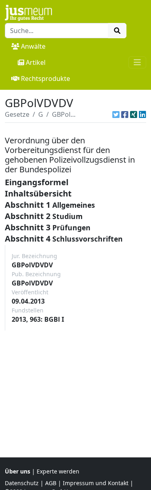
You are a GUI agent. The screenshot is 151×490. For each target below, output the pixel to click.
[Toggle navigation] (137, 62)
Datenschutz (22, 483)
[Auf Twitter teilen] (116, 114)
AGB (50, 483)
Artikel (36, 62)
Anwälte (33, 46)
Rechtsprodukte (45, 78)
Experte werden (58, 471)
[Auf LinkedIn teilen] (142, 114)
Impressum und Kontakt (95, 483)
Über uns (17, 471)
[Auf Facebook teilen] (124, 114)
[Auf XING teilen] (133, 114)
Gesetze (17, 114)
